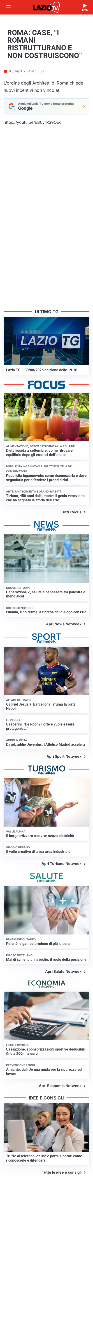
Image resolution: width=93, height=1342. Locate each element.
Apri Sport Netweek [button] (63, 756)
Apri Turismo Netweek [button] (61, 863)
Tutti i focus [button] (71, 512)
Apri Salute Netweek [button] (63, 971)
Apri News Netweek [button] (63, 624)
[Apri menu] (8, 7)
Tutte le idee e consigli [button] (61, 1172)
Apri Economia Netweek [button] (60, 1085)
